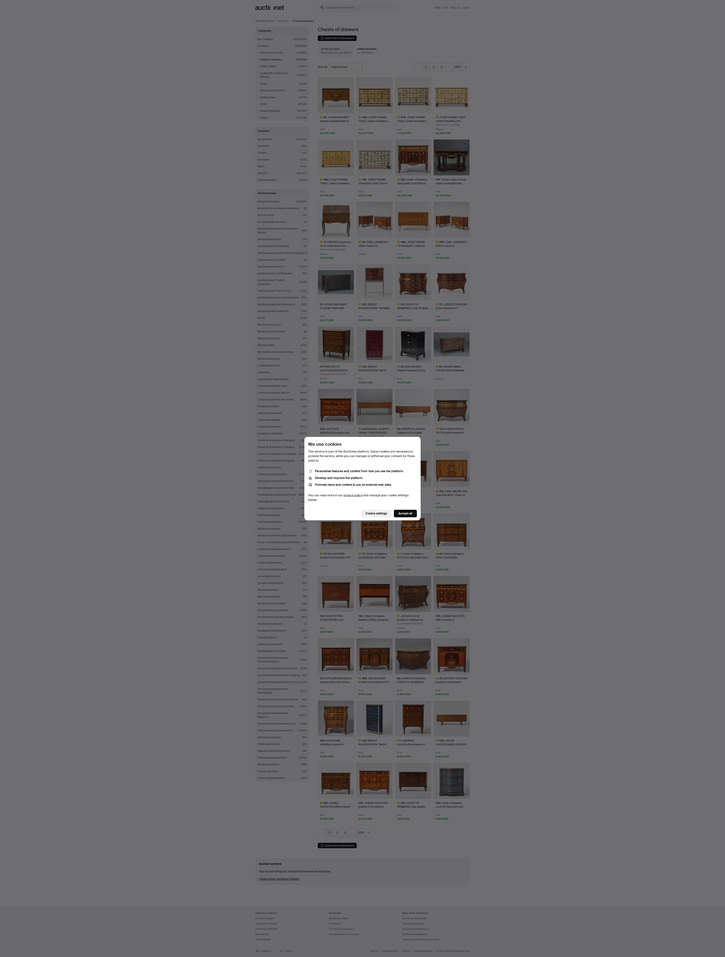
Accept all (405, 513)
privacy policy (352, 495)
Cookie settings (376, 513)
